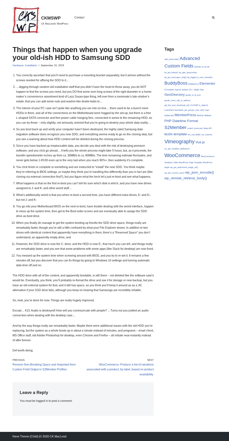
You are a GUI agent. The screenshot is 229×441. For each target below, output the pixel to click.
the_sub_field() (194, 134)
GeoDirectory (174, 94)
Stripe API (207, 128)
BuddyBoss (175, 83)
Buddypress (193, 84)
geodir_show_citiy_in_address (177, 100)
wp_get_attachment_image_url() (184, 167)
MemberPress (185, 115)
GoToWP (194, 105)
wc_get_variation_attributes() (177, 149)
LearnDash (169, 110)
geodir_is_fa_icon (193, 95)
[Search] (213, 17)
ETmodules (169, 90)
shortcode (198, 128)
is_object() (203, 105)
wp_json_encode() (199, 172)
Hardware (18, 65)
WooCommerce (182, 155)
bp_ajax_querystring (188, 72)
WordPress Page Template (190, 162)
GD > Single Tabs (196, 90)
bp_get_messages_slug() (175, 77)
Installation (31, 65)
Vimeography (179, 141)
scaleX (190, 128)
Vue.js (200, 142)
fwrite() (185, 90)
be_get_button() (171, 72)
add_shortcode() (171, 59)
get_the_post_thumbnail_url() (177, 105)
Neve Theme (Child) (25, 436)
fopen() (178, 90)
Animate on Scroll (201, 67)
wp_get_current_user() (174, 173)
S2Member (175, 127)
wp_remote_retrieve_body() (185, 178)
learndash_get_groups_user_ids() (189, 110)
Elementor (207, 83)
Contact (79, 17)
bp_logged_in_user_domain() (200, 77)
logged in (42, 400)
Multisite (207, 115)
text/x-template (175, 134)
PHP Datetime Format (181, 121)
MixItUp (200, 115)
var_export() (206, 134)
